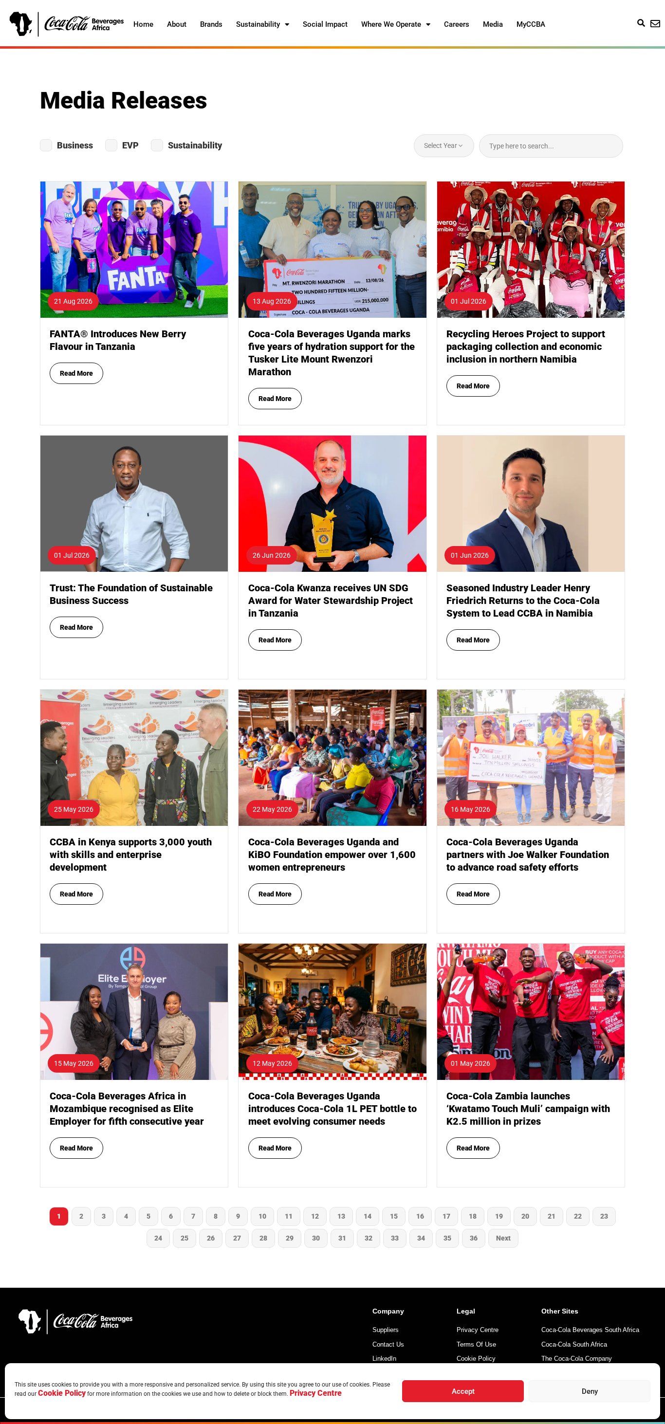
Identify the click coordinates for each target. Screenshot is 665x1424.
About (176, 24)
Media (493, 24)
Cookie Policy (62, 1393)
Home (143, 24)
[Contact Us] (655, 24)
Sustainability (258, 24)
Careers (456, 24)
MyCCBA (531, 24)
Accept (463, 1391)
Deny (590, 1391)
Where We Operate (391, 24)
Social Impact (325, 24)
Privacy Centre (316, 1393)
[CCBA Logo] (66, 24)
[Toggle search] (641, 23)
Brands (211, 24)
